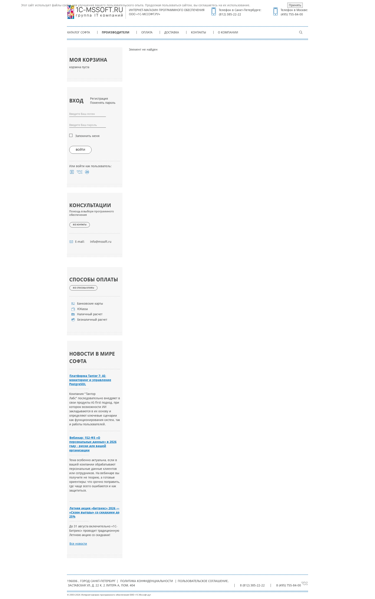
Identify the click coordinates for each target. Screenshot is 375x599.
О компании (228, 32)
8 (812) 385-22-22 (252, 585)
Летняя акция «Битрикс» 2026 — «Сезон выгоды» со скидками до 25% (94, 512)
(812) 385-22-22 (230, 14)
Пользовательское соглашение (203, 581)
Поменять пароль (102, 102)
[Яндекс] (72, 172)
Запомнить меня (87, 136)
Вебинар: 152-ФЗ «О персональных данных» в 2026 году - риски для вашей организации (93, 444)
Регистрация (99, 98)
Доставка (171, 32)
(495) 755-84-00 (292, 14)
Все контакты (79, 225)
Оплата (147, 32)
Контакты (198, 32)
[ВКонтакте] (79, 172)
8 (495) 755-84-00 (288, 585)
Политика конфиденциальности (146, 581)
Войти (80, 149)
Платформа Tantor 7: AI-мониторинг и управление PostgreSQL (90, 380)
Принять (295, 5)
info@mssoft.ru (100, 241)
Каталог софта (78, 32)
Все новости (78, 543)
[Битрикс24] (87, 172)
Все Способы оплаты (83, 288)
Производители (115, 32)
